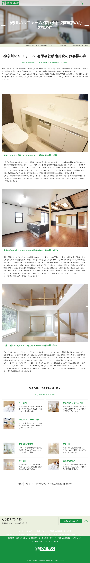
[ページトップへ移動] (86, 521)
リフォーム (29, 484)
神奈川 (20, 484)
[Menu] (86, 3)
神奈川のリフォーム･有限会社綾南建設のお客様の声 (54, 484)
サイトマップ (53, 541)
